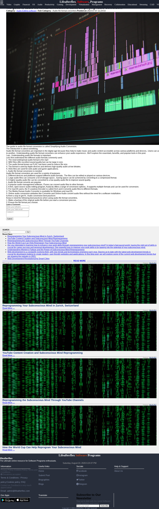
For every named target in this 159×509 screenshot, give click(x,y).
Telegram (83, 484)
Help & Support (121, 466)
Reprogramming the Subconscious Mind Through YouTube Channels (37, 241)
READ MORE (79, 261)
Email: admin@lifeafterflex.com (15, 491)
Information (6, 466)
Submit (9, 219)
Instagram (83, 475)
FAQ (23, 482)
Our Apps (5, 495)
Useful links (44, 466)
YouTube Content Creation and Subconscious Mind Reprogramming (37, 238)
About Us (118, 471)
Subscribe (104, 506)
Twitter (81, 479)
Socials (79, 466)
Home (41, 471)
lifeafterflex (153, 263)
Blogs (41, 484)
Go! (28, 232)
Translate (43, 495)
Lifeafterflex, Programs (81, 1)
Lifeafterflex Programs (79, 455)
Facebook (82, 471)
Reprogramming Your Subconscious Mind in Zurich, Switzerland (35, 236)
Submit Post (44, 475)
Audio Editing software (26, 11)
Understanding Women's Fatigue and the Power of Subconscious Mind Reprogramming (45, 250)
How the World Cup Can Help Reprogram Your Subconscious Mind (37, 243)
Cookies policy (13, 482)
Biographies (44, 479)
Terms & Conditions (10, 477)
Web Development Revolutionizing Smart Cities (28, 259)
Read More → (8, 308)
